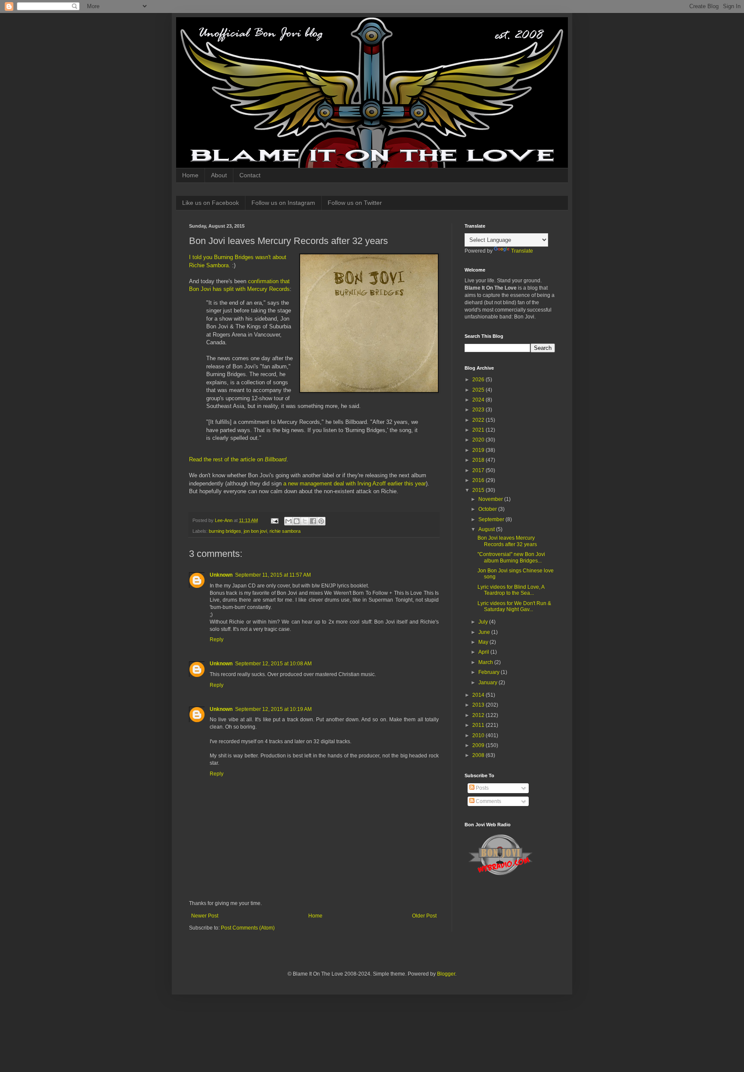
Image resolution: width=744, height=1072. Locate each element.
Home (190, 175)
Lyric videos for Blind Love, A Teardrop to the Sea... (510, 590)
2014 (479, 695)
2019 (479, 450)
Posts (481, 788)
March (486, 662)
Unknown (221, 575)
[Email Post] (274, 520)
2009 (479, 745)
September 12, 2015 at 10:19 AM (273, 709)
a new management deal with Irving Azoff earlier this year (354, 483)
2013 (479, 705)
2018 (479, 460)
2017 (479, 470)
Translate (522, 251)
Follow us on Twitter (355, 202)
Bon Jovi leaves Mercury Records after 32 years (507, 541)
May (484, 642)
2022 (479, 420)
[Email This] (288, 521)
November (491, 499)
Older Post (424, 916)
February (489, 672)
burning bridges (225, 531)
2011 (479, 725)
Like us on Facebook (210, 202)
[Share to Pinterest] (321, 521)
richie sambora (285, 531)
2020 (479, 440)
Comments (487, 801)
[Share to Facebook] (313, 521)
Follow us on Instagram (283, 202)
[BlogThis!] (296, 521)
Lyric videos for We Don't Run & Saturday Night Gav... (514, 606)
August (487, 529)
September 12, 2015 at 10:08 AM (273, 664)
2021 (479, 430)
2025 (479, 390)
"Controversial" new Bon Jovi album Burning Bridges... (511, 557)
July (483, 622)
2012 (479, 715)
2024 (479, 400)
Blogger (446, 974)
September (491, 519)
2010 (479, 735)
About (219, 175)
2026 (479, 380)
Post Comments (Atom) (248, 928)
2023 (479, 410)
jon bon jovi (255, 531)
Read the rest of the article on (237, 459)
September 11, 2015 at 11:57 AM (273, 575)
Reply (216, 639)
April (484, 652)
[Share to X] (305, 521)
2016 (479, 480)
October (488, 509)
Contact (249, 175)
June (484, 632)
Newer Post (204, 916)
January (488, 683)
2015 (479, 490)
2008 (479, 755)
